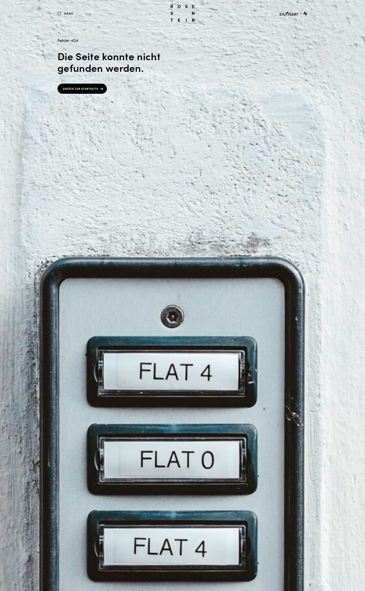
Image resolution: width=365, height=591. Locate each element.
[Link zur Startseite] (182, 13)
